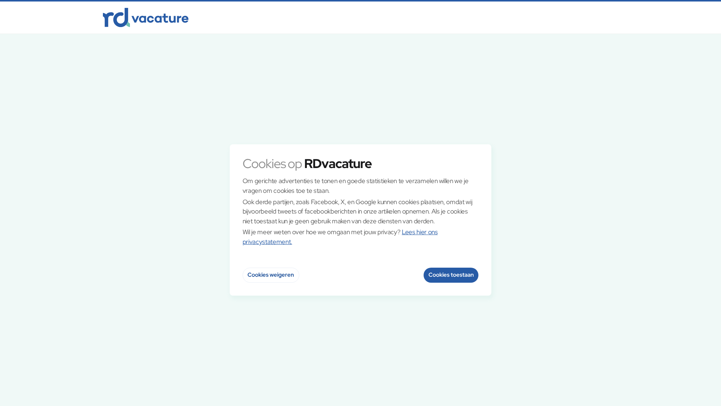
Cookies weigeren (270, 275)
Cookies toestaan (451, 275)
